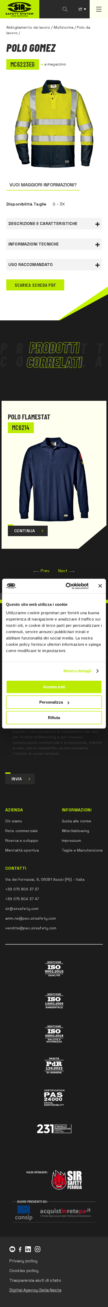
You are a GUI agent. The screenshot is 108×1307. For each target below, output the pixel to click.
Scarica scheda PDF (35, 285)
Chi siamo (13, 821)
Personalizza (51, 702)
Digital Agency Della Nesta (35, 1290)
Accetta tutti (54, 687)
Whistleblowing (75, 830)
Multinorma (63, 27)
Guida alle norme (76, 821)
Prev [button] (45, 570)
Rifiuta (54, 717)
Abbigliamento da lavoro (28, 27)
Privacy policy (23, 1261)
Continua (24, 531)
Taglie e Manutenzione (82, 850)
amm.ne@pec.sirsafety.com (30, 918)
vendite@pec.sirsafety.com (31, 928)
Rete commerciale (21, 830)
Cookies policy (24, 1270)
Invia (17, 779)
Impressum (71, 840)
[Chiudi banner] (100, 586)
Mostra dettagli (77, 671)
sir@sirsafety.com (22, 908)
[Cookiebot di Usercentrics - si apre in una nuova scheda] (67, 586)
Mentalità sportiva (22, 850)
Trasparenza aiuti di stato (35, 1280)
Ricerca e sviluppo (22, 840)
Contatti (15, 868)
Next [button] (63, 570)
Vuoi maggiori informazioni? (43, 185)
